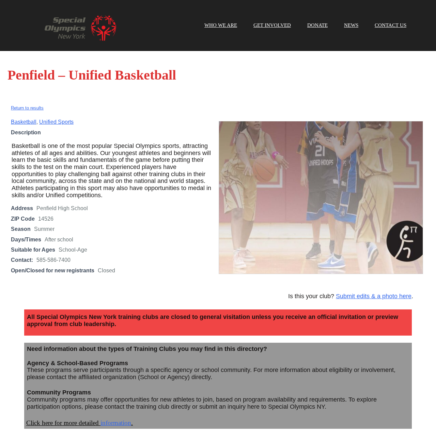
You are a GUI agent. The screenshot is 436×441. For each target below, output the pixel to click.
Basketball (23, 122)
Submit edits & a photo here (373, 296)
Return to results (27, 108)
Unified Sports (56, 122)
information (115, 422)
